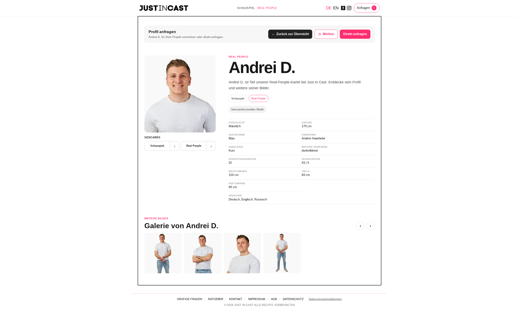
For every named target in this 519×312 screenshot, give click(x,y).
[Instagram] (349, 8)
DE (328, 8)
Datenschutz (293, 299)
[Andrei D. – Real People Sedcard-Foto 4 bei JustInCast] (242, 253)
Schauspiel (246, 8)
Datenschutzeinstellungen (325, 299)
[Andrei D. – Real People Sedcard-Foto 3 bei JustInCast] (202, 253)
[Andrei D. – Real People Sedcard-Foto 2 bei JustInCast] (163, 253)
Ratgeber (215, 299)
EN (336, 8)
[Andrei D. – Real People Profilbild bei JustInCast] (180, 93)
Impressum (256, 299)
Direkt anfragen (355, 34)
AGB (274, 299)
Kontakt (235, 299)
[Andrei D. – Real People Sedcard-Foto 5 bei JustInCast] (282, 253)
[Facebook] (343, 8)
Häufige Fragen (189, 299)
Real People (267, 8)
